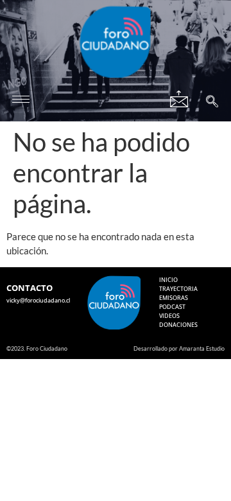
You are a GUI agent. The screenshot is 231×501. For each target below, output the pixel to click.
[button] (212, 102)
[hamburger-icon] (20, 99)
